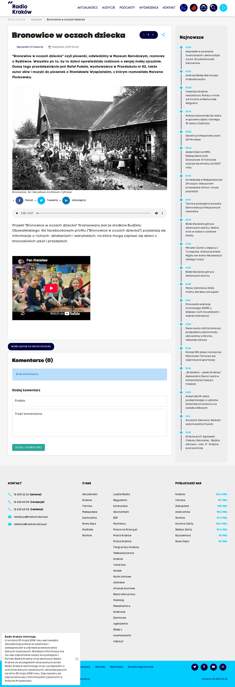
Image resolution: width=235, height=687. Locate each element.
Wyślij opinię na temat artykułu (31, 346)
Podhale (87, 529)
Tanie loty (119, 565)
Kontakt (169, 7)
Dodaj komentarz (28, 447)
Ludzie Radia (121, 494)
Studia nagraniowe (140, 667)
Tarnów (87, 506)
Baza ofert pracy (124, 594)
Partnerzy (119, 524)
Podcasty (127, 7)
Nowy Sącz (89, 524)
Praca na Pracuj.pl (125, 529)
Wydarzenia (148, 7)
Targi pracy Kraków (126, 547)
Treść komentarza (28, 414)
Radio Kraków (17, 19)
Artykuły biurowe (124, 588)
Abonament (121, 512)
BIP (115, 518)
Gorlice (87, 535)
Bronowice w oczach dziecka (65, 19)
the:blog (118, 600)
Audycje (108, 7)
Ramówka (116, 667)
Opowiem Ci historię (30, 47)
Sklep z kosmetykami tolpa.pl (122, 635)
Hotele (117, 571)
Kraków (87, 500)
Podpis (20, 400)
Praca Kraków (122, 535)
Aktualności (87, 7)
